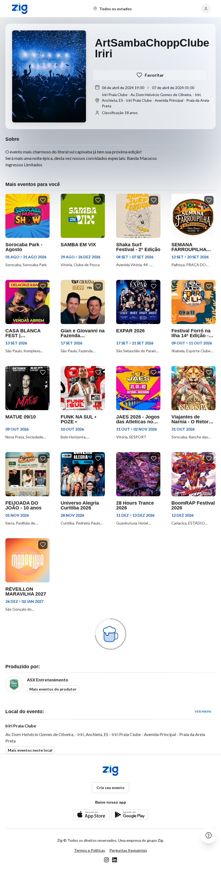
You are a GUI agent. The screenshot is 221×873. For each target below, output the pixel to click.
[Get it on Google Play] (130, 814)
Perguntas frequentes (128, 850)
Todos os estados (115, 8)
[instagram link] (106, 859)
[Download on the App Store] (91, 814)
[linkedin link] (114, 859)
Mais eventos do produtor (53, 689)
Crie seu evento (110, 787)
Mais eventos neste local (30, 750)
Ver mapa (203, 711)
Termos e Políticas (89, 850)
